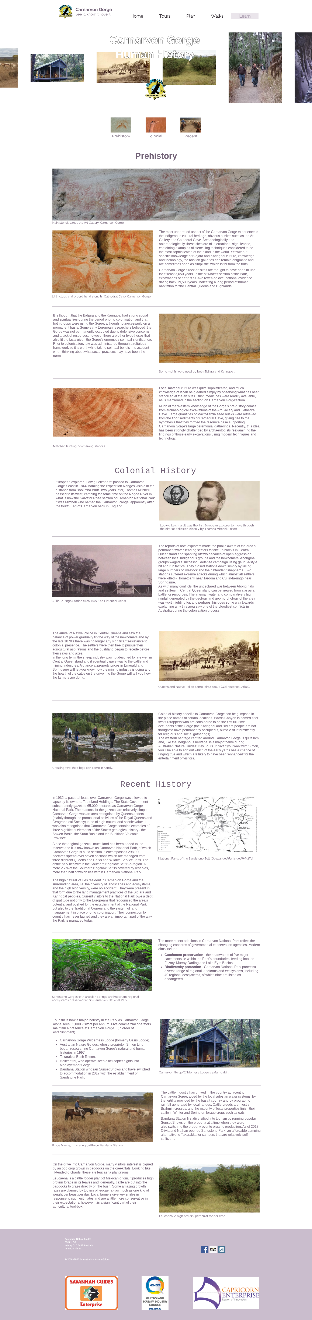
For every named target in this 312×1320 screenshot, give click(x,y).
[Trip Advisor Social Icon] (213, 1249)
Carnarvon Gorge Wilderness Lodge (184, 1072)
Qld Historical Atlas (111, 601)
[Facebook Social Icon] (204, 1249)
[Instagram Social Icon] (221, 1249)
